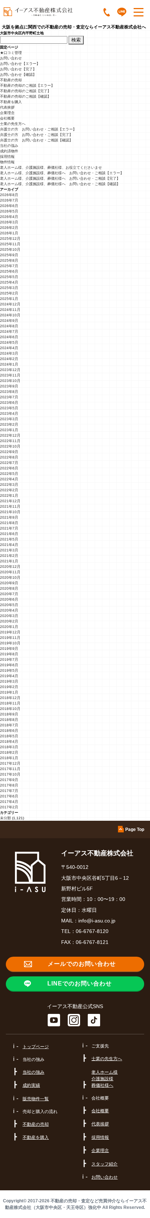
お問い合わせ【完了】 (18, 69)
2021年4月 (9, 545)
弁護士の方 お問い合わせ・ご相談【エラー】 (38, 129)
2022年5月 (9, 474)
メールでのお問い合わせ (82, 964)
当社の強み (9, 146)
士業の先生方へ (12, 124)
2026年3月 (9, 222)
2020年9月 (9, 583)
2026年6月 (9, 206)
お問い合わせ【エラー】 (20, 64)
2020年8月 (9, 588)
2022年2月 (9, 490)
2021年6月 (9, 534)
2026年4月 (9, 217)
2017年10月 (10, 774)
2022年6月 (9, 468)
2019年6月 (9, 665)
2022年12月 (10, 435)
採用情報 (7, 157)
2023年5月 (9, 408)
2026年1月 (9, 233)
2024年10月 (10, 315)
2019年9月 (9, 649)
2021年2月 (9, 556)
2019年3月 (9, 681)
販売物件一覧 (36, 1098)
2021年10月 (10, 512)
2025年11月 (10, 244)
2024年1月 (9, 364)
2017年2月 (9, 807)
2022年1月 (9, 495)
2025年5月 (9, 277)
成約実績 (31, 1085)
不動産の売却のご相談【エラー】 (27, 85)
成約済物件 (9, 151)
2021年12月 (10, 501)
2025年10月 (10, 249)
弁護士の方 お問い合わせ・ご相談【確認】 (36, 140)
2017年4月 (9, 802)
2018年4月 (9, 741)
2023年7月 (9, 397)
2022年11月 (10, 441)
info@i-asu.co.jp (96, 921)
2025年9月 (9, 255)
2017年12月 (10, 763)
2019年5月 (9, 670)
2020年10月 (10, 577)
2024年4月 (9, 348)
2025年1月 (9, 299)
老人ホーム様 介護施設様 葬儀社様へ (104, 1079)
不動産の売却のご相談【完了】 (25, 91)
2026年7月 (9, 200)
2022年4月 (9, 479)
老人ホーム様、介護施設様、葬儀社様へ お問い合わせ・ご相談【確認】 (60, 184)
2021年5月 (9, 539)
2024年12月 (10, 304)
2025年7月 (9, 266)
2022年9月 (9, 452)
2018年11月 (10, 703)
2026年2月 (9, 228)
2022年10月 (10, 446)
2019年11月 (10, 638)
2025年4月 (9, 282)
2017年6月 (9, 796)
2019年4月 (9, 676)
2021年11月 (10, 506)
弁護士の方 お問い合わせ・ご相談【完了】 (36, 135)
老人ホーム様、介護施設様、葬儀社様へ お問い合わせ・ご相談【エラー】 (62, 173)
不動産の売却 (11, 80)
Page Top (134, 829)
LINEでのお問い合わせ (79, 983)
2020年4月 (9, 610)
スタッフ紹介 (104, 1164)
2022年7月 (9, 463)
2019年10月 (10, 643)
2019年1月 (9, 692)
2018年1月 (9, 758)
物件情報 (7, 162)
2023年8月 (9, 392)
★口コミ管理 (11, 53)
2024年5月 (9, 342)
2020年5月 (9, 605)
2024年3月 (9, 353)
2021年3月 (9, 550)
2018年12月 (10, 698)
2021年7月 (9, 528)
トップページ (36, 1046)
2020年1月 (9, 627)
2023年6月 (9, 403)
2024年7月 (9, 331)
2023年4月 (9, 413)
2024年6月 (9, 337)
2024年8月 (9, 326)
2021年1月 (9, 561)
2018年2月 (9, 752)
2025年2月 (9, 293)
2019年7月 (9, 659)
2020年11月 (10, 572)
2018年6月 (9, 731)
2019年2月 (9, 687)
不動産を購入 (11, 102)
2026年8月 (9, 195)
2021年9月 (9, 517)
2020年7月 (9, 594)
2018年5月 (9, 736)
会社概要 (7, 118)
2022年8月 (9, 457)
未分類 (5, 818)
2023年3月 (9, 419)
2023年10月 (10, 381)
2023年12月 (10, 370)
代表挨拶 (7, 107)
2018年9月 (9, 714)
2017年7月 (9, 791)
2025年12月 (10, 239)
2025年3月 (9, 288)
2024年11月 (10, 310)
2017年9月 (9, 780)
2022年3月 (9, 485)
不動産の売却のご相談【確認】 (25, 96)
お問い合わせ (11, 58)
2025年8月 (9, 260)
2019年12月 (10, 632)
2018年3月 (9, 747)
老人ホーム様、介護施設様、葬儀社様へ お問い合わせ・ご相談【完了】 (60, 178)
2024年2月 (9, 359)
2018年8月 (9, 720)
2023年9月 (9, 386)
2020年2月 (9, 621)
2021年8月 (9, 523)
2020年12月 (10, 567)
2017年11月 (10, 769)
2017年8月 (9, 785)
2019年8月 (9, 654)
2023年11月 (10, 375)
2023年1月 (9, 430)
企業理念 (7, 113)
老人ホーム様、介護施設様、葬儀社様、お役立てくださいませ (51, 167)
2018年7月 (9, 725)
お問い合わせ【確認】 (18, 75)
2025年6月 (9, 271)
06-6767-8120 (92, 931)
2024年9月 (9, 321)
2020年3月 (9, 616)
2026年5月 (9, 211)
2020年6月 (9, 599)
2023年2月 (9, 424)
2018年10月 (10, 709)
